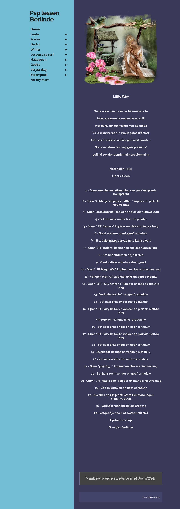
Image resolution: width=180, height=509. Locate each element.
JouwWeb (146, 478)
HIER (129, 169)
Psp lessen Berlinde (44, 16)
